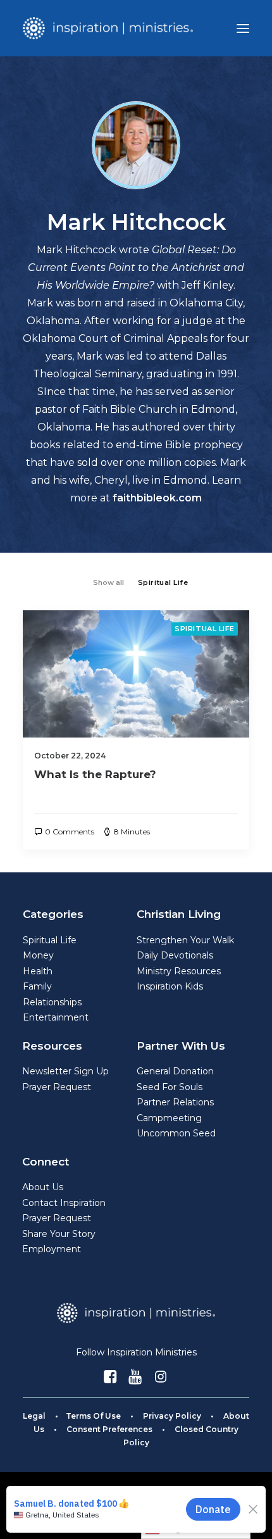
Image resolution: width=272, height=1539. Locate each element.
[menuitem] (108, 581)
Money (38, 955)
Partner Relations (175, 1102)
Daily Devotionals (175, 955)
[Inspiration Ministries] (108, 28)
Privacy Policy (172, 1416)
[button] (243, 28)
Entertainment (56, 1017)
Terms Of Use (93, 1416)
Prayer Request (56, 1087)
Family (37, 986)
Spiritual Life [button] (163, 582)
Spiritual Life (205, 628)
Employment (51, 1249)
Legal (34, 1416)
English (178, 1528)
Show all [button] (108, 582)
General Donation (175, 1071)
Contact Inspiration (64, 1203)
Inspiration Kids (170, 986)
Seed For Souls (169, 1087)
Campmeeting (169, 1118)
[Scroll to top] (247, 1513)
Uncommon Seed (176, 1133)
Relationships (52, 1002)
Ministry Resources (179, 971)
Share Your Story (59, 1234)
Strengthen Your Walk (185, 940)
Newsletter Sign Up (65, 1071)
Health (38, 971)
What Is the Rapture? (95, 774)
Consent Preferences (109, 1429)
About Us (42, 1187)
